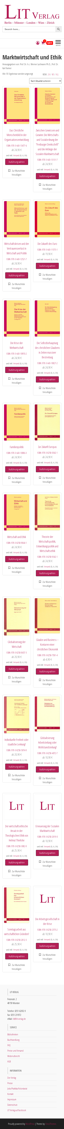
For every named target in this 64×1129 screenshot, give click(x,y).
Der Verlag (11, 1077)
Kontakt (10, 1094)
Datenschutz (12, 1104)
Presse (10, 1083)
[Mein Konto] (38, 43)
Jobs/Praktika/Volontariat (17, 1088)
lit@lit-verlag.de (19, 1018)
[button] (16, 173)
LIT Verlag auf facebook (16, 1110)
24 (49, 74)
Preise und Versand (15, 1050)
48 (53, 74)
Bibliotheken (12, 1034)
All (57, 74)
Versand (16, 155)
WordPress (30, 1123)
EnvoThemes (51, 1123)
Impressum (11, 1099)
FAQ (9, 1045)
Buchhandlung (13, 1039)
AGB (9, 1061)
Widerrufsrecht (13, 1056)
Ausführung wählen (17, 161)
